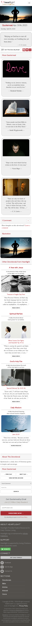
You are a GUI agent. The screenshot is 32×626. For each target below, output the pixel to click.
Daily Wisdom (16, 407)
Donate (6, 549)
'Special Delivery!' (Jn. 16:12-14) (16, 388)
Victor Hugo (16, 168)
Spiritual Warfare (16, 314)
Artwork (5, 591)
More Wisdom (16, 445)
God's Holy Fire (16, 361)
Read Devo (16, 308)
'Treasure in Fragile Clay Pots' (16, 294)
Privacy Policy (23, 517)
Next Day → (24, 474)
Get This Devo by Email (11, 50)
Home (4, 594)
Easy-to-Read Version (17, 610)
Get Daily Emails (16, 557)
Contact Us (8, 571)
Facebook (8, 563)
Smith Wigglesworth (16, 130)
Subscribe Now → (16, 513)
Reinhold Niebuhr (16, 91)
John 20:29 (16, 434)
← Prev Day (8, 474)
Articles (4, 587)
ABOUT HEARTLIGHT (10, 524)
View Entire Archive (16, 478)
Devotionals (6, 580)
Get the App (9, 567)
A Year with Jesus (16, 267)
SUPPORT (4, 540)
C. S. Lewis (16, 211)
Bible (4, 584)
